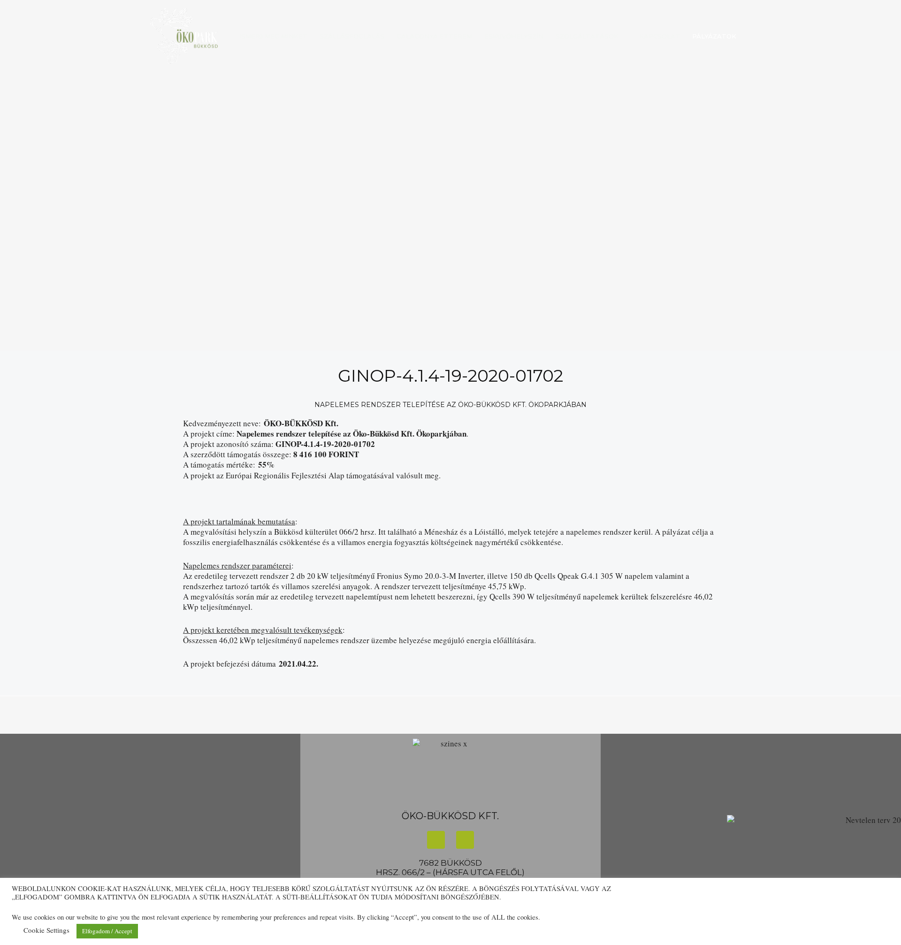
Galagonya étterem (434, 36)
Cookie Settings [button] (46, 930)
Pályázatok (714, 36)
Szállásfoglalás (352, 36)
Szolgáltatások (587, 36)
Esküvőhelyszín (513, 36)
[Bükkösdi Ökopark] (184, 34)
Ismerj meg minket (273, 36)
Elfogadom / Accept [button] (107, 931)
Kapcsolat (659, 36)
